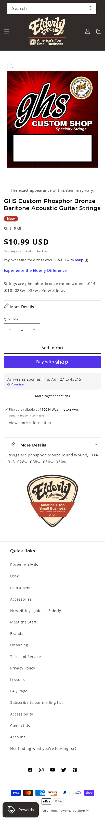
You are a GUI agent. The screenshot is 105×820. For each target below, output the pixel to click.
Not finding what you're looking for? (43, 748)
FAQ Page (19, 691)
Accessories (21, 599)
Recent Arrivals (24, 564)
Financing (19, 645)
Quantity (11, 319)
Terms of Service (25, 656)
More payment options (52, 396)
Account (17, 737)
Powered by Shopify (74, 810)
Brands (16, 633)
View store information (30, 422)
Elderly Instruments (43, 810)
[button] (6, 31)
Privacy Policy (22, 668)
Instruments (21, 587)
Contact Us (20, 725)
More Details (21, 306)
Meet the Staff (23, 622)
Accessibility (21, 714)
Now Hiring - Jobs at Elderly (35, 610)
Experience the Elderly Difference (35, 270)
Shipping (10, 251)
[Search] (91, 8)
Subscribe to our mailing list (36, 702)
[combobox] (51, 8)
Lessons (17, 679)
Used (14, 576)
